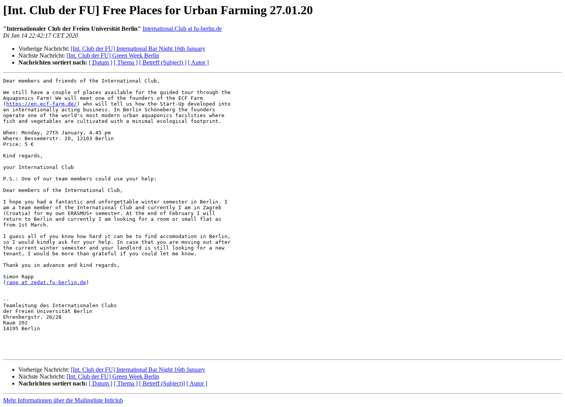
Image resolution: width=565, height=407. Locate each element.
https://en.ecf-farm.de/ (41, 104)
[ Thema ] (126, 62)
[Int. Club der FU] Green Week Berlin (112, 55)
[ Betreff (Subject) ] (162, 62)
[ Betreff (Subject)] (162, 383)
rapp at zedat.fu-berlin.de (46, 282)
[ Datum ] (100, 62)
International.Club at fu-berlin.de (182, 28)
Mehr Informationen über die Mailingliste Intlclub (63, 400)
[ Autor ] (198, 62)
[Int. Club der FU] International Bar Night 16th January (138, 48)
